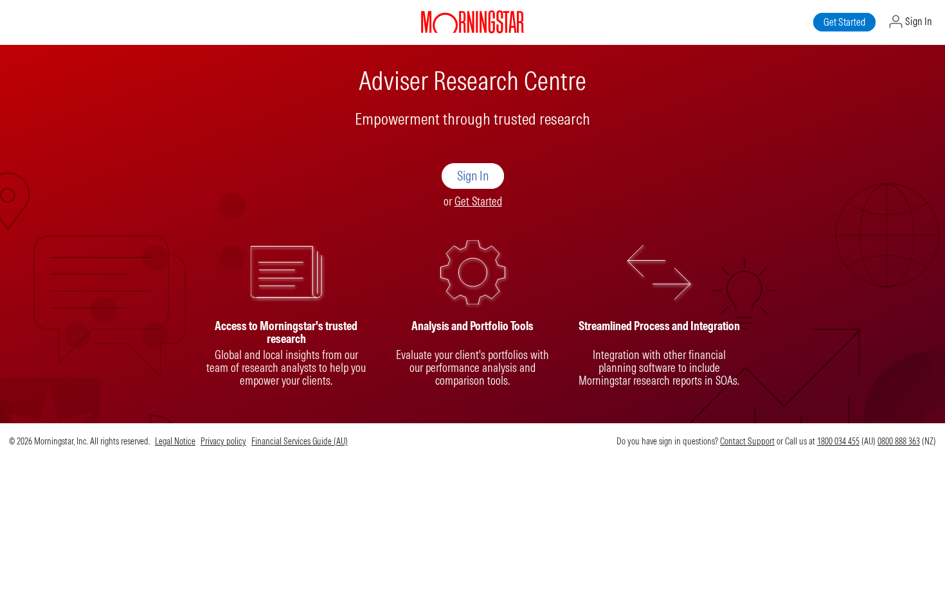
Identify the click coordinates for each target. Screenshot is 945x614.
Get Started (478, 201)
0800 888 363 (899, 441)
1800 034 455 (838, 441)
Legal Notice (175, 441)
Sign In (917, 21)
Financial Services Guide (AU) (299, 441)
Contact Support (747, 441)
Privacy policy (223, 441)
